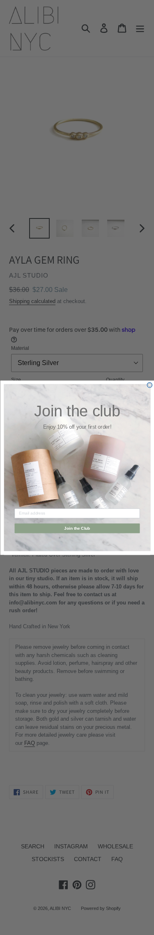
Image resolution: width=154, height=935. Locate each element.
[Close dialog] (149, 385)
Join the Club (77, 528)
